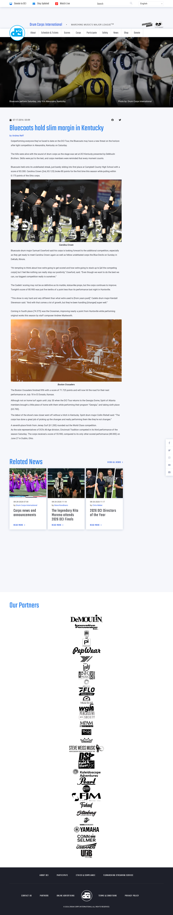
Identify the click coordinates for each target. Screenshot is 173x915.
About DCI (44, 875)
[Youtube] (169, 464)
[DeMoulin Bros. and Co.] (86, 618)
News (116, 33)
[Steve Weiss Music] (86, 748)
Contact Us (26, 896)
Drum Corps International (46, 25)
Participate (92, 33)
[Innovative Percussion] (86, 627)
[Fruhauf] (86, 805)
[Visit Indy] (86, 667)
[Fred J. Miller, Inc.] (86, 797)
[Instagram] (169, 457)
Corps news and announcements (25, 513)
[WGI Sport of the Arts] (86, 708)
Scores (67, 33)
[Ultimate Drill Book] (86, 854)
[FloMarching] (86, 691)
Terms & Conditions (108, 896)
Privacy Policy (132, 896)
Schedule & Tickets (50, 33)
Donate (137, 33)
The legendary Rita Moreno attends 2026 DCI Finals (65, 515)
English (143, 3)
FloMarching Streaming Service (118, 875)
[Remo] (86, 740)
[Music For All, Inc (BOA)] (86, 700)
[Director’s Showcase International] (86, 756)
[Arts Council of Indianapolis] (86, 683)
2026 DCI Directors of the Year (103, 513)
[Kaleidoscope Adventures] (86, 773)
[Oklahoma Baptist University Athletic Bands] (86, 635)
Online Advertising (65, 896)
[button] (112, 120)
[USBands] (86, 846)
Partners (44, 896)
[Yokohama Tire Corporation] (86, 659)
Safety (105, 33)
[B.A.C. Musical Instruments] (86, 675)
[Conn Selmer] (86, 838)
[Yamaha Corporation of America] (86, 829)
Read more (18, 525)
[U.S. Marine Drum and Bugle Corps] (86, 821)
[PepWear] (86, 651)
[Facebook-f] (169, 443)
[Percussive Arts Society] (86, 716)
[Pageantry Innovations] (86, 643)
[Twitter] (169, 450)
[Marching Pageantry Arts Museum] (86, 724)
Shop (126, 33)
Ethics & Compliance (85, 875)
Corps (78, 33)
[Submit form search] (131, 3)
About (33, 33)
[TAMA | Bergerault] (86, 789)
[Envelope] (169, 472)
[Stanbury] (86, 813)
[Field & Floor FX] (86, 765)
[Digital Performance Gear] (86, 732)
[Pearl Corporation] (86, 781)
